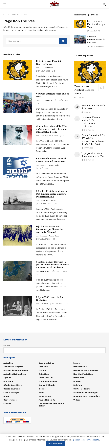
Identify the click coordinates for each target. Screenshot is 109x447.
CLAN (6, 396)
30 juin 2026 (57, 304)
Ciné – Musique (11, 392)
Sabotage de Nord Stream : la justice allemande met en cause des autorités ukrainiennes (52, 265)
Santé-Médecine (81, 389)
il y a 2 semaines (96, 46)
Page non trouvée (19, 14)
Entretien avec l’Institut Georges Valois (48, 62)
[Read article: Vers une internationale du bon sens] (17, 103)
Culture (7, 403)
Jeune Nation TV (46, 400)
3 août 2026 (43, 168)
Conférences (10, 400)
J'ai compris (55, 443)
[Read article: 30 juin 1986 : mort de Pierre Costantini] (17, 306)
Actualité (8, 363)
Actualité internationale (15, 370)
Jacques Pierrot (46, 68)
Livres (76, 363)
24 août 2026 (43, 71)
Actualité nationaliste (14, 374)
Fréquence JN (45, 378)
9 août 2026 (52, 136)
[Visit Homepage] (54, 4)
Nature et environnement (86, 370)
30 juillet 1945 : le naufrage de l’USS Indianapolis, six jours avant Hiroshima (51, 194)
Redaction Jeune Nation (49, 165)
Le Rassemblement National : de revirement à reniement (51, 160)
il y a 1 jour (94, 31)
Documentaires (46, 363)
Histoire (42, 389)
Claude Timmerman (47, 200)
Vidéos (76, 400)
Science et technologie (85, 392)
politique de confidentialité (86, 440)
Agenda (7, 378)
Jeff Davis (43, 304)
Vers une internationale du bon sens (96, 39)
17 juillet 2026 (44, 239)
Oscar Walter (45, 271)
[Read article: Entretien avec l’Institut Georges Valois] (17, 70)
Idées (41, 392)
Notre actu (78, 378)
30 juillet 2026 (44, 204)
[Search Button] (104, 4)
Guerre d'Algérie (46, 385)
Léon (41, 136)
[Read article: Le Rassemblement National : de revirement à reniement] (17, 167)
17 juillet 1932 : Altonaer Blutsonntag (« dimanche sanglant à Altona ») (49, 229)
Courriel (7, 346)
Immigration (44, 396)
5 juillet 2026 (60, 271)
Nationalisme (80, 367)
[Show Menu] (4, 4)
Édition (42, 370)
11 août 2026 (62, 100)
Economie (43, 367)
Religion (77, 385)
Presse (76, 381)
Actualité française (13, 367)
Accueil (6, 14)
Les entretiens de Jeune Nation (51, 404)
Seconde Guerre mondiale (86, 396)
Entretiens (43, 374)
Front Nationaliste (47, 381)
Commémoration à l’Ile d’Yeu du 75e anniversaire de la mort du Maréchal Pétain (52, 129)
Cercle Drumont (11, 389)
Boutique (8, 381)
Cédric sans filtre (12, 385)
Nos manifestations (83, 374)
